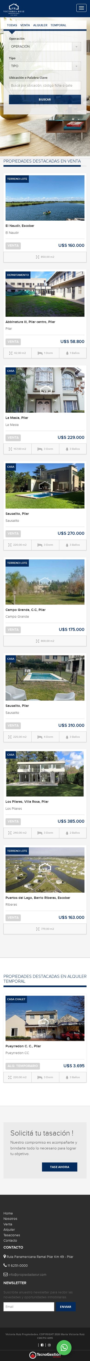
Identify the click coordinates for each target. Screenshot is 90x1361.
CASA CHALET (16, 999)
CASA (10, 371)
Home (8, 1213)
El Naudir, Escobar (20, 226)
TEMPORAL (58, 25)
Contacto (10, 1241)
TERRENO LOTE (17, 179)
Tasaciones (11, 1235)
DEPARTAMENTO (18, 275)
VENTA (25, 25)
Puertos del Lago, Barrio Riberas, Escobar (38, 898)
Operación (17, 38)
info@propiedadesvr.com (27, 1275)
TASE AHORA (59, 1167)
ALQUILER (40, 25)
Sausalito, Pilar (17, 514)
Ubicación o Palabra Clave (28, 77)
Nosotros (10, 1219)
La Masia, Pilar (17, 418)
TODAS (12, 25)
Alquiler (9, 1230)
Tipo (12, 58)
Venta (7, 1224)
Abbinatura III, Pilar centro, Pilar (30, 322)
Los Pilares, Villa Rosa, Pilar (27, 802)
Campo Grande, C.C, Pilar (25, 610)
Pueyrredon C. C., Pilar (23, 1046)
